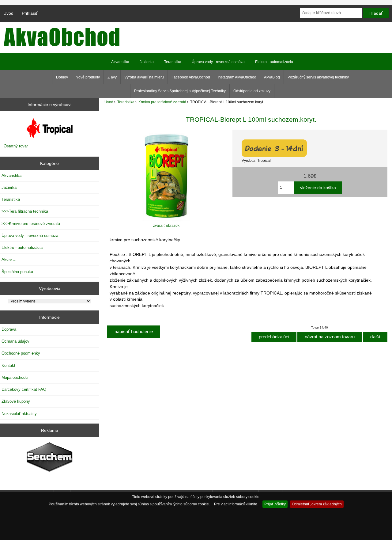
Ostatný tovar (16, 146)
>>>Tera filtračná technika (25, 211)
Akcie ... (9, 259)
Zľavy (112, 77)
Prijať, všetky (275, 504)
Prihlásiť (29, 13)
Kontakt (8, 365)
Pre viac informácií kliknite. (236, 504)
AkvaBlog (272, 77)
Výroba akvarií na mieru (144, 77)
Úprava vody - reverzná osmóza (218, 62)
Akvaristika (120, 62)
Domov (62, 77)
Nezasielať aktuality (19, 413)
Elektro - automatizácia (274, 62)
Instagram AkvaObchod (237, 77)
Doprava (9, 329)
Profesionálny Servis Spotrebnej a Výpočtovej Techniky (180, 91)
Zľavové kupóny (16, 401)
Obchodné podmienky (21, 353)
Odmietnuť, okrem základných (317, 504)
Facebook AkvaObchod (191, 77)
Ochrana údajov (15, 341)
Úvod (8, 13)
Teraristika (125, 102)
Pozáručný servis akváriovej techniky (318, 77)
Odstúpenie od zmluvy (251, 91)
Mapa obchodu (15, 377)
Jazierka (147, 62)
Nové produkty (88, 77)
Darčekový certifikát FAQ (24, 389)
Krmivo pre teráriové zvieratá (162, 102)
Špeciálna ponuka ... (20, 271)
